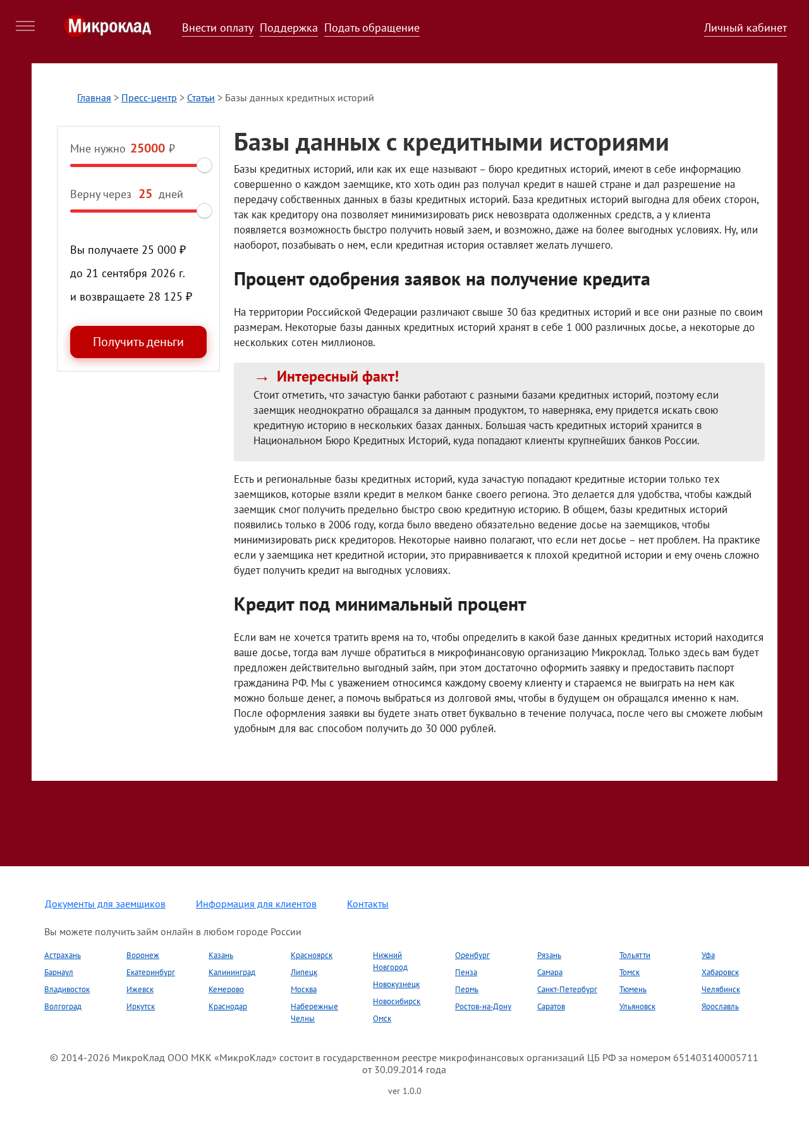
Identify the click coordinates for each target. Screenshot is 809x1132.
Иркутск (140, 1006)
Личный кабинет (745, 27)
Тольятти (634, 955)
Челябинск (721, 989)
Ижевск (140, 989)
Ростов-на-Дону (483, 1006)
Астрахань (62, 955)
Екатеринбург (150, 972)
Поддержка (289, 27)
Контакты (368, 903)
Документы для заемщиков (105, 903)
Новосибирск (396, 1001)
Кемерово (226, 989)
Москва (304, 989)
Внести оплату (217, 27)
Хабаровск (720, 972)
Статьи (201, 97)
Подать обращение (372, 27)
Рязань (549, 955)
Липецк (304, 972)
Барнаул (58, 972)
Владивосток (67, 989)
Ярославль (720, 1006)
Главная (94, 97)
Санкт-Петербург (567, 989)
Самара (550, 972)
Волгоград (63, 1006)
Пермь (466, 989)
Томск (629, 972)
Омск (382, 1018)
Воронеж (142, 955)
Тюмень (633, 989)
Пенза (466, 972)
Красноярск (311, 955)
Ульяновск (637, 1006)
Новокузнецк (396, 984)
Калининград (232, 972)
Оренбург (472, 955)
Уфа (708, 955)
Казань (221, 955)
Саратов (551, 1006)
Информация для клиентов (256, 903)
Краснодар (228, 1006)
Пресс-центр (149, 97)
